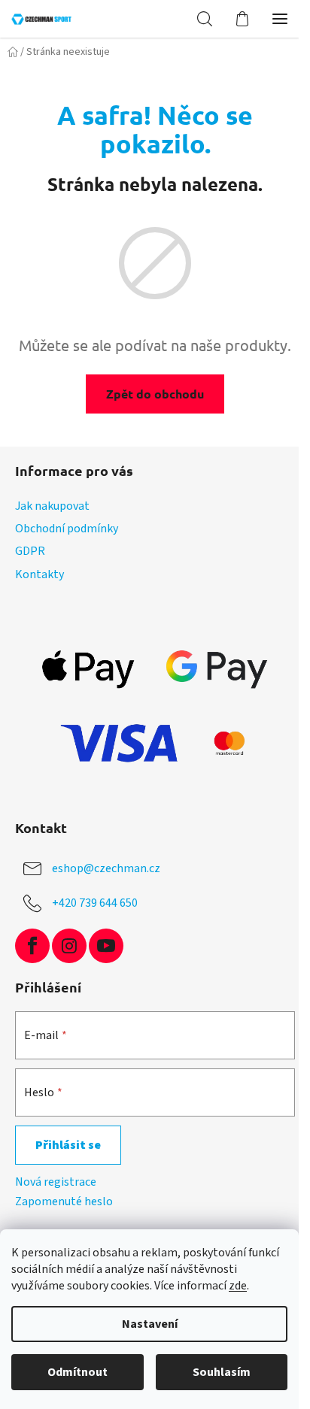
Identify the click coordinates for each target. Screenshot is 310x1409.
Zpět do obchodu (155, 393)
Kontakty (39, 574)
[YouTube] (106, 946)
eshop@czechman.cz (106, 868)
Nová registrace (55, 1182)
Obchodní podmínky (66, 528)
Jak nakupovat (52, 506)
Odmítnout (77, 1372)
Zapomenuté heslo (64, 1201)
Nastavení (150, 1324)
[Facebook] (32, 946)
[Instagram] (69, 946)
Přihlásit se (68, 1145)
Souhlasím (222, 1372)
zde (238, 1285)
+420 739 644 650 (95, 903)
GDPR (30, 551)
